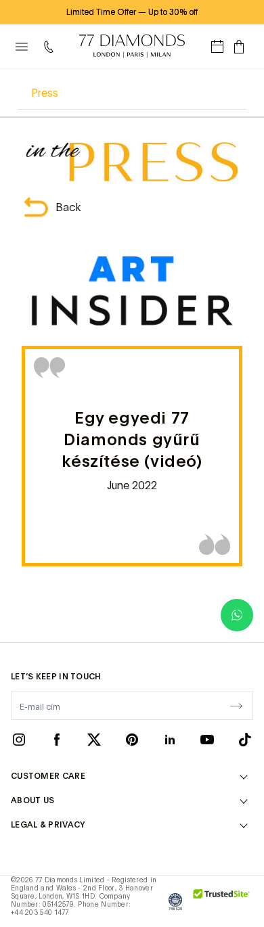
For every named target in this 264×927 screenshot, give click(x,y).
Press (44, 92)
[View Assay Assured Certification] (175, 901)
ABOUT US (32, 800)
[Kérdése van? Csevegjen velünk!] (237, 615)
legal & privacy (48, 825)
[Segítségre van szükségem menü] (51, 46)
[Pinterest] (132, 739)
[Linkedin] (170, 739)
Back (68, 207)
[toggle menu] (22, 46)
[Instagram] (19, 739)
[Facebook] (57, 739)
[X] (94, 739)
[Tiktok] (245, 739)
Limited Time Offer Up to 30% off (132, 12)
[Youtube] (207, 739)
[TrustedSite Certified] (221, 901)
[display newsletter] (236, 705)
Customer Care (48, 776)
